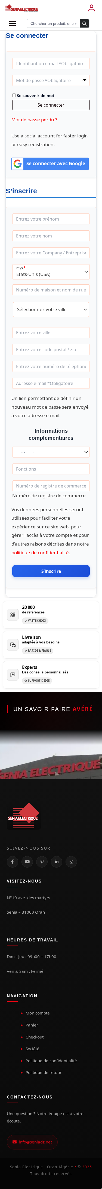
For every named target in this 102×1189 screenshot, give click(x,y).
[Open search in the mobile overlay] (58, 23)
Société (32, 1048)
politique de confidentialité (40, 552)
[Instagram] (71, 862)
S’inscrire (51, 571)
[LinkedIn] (56, 862)
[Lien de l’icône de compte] (91, 8)
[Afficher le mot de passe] (84, 80)
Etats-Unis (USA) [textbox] (33, 274)
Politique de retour (43, 1072)
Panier (32, 1025)
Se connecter (51, 105)
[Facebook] (12, 862)
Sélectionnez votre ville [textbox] (42, 309)
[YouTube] (27, 862)
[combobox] (51, 271)
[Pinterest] (42, 862)
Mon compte (38, 1013)
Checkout (35, 1037)
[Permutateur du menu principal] (12, 23)
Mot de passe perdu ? (34, 119)
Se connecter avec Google (55, 163)
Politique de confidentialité (51, 1060)
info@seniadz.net (34, 1142)
